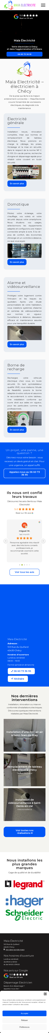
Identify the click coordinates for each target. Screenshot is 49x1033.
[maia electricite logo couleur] (20, 5)
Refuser (24, 1020)
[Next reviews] (43, 541)
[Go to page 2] (24, 564)
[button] (45, 994)
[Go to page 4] (29, 564)
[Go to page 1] (22, 565)
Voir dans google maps (15, 950)
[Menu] (41, 5)
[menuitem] (41, 5)
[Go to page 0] (19, 564)
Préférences (24, 1027)
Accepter (24, 1013)
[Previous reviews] (6, 541)
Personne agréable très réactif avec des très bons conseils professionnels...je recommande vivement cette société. (24, 548)
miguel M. (24, 531)
